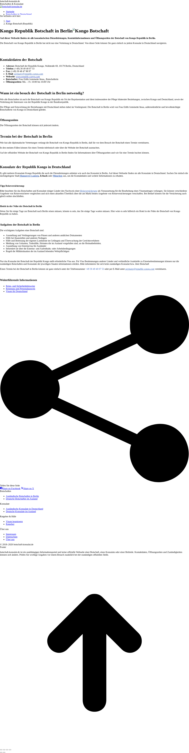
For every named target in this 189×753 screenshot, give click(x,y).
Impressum (11, 534)
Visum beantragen (14, 521)
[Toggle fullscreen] (7, 749)
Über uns (10, 539)
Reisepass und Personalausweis (20, 288)
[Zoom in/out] (10, 749)
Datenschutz (11, 537)
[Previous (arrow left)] (1, 752)
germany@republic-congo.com (28, 74)
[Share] (4, 749)
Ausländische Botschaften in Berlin (22, 496)
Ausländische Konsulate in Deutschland (24, 509)
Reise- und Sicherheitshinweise (20, 286)
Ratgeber (10, 524)
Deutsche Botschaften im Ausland (22, 499)
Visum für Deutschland (16, 291)
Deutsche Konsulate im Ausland (21, 511)
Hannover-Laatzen (29, 176)
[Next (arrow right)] (4, 752)
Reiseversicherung (88, 191)
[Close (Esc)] (1, 749)
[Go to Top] (94, 746)
